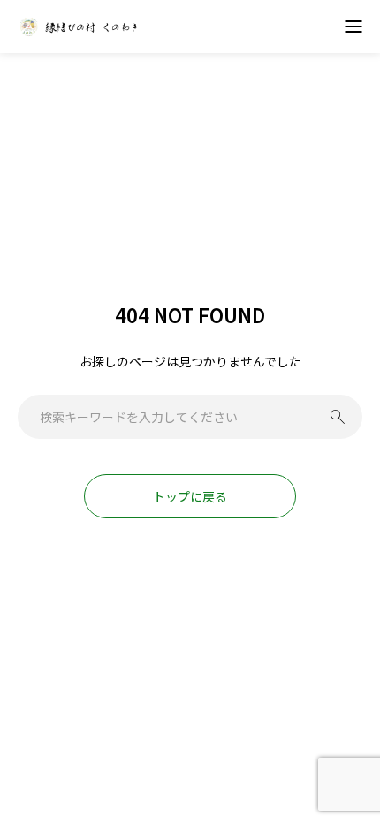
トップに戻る (190, 496)
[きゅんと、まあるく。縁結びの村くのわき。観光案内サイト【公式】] (79, 27)
